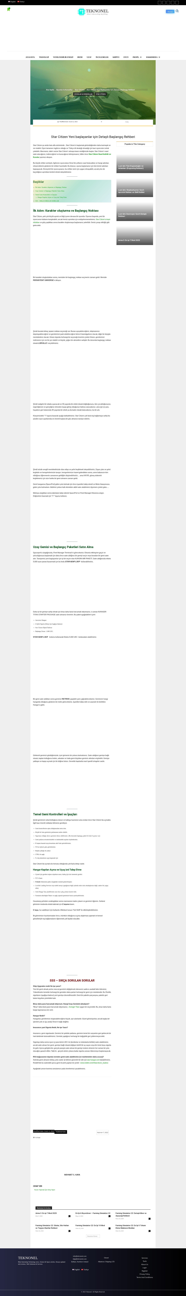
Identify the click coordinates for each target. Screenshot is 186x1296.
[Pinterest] (87, 129)
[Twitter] (172, 2)
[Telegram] (112, 129)
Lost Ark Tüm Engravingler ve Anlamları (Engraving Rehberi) (130, 167)
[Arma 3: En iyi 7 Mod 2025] (134, 233)
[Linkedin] (168, 2)
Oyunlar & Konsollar (64, 90)
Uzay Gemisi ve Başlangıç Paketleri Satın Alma (49, 191)
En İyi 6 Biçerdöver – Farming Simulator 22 (93, 1213)
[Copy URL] (117, 129)
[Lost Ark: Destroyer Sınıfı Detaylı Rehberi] (134, 209)
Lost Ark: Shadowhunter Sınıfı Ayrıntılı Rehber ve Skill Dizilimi (131, 191)
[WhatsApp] (92, 129)
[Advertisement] (93, 33)
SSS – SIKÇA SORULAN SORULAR (47, 201)
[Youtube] (177, 2)
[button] (177, 11)
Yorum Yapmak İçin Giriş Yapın (44, 1190)
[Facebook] (159, 2)
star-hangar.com (93, 1060)
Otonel (106, 1258)
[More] (122, 129)
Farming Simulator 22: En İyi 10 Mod (90, 1225)
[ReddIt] (102, 129)
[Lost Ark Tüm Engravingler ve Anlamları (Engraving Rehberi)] (134, 161)
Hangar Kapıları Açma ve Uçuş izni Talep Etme (52, 197)
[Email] (107, 129)
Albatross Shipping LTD (106, 1262)
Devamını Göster (92, 1236)
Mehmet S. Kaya (72, 1174)
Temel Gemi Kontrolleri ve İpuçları (46, 195)
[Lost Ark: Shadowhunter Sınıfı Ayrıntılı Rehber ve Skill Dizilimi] (134, 185)
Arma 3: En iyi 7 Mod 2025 (129, 240)
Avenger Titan (74, 1007)
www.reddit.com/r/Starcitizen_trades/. (94, 1063)
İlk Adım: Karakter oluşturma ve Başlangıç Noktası (51, 187)
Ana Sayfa (50, 90)
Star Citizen (79, 90)
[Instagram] (164, 2)
